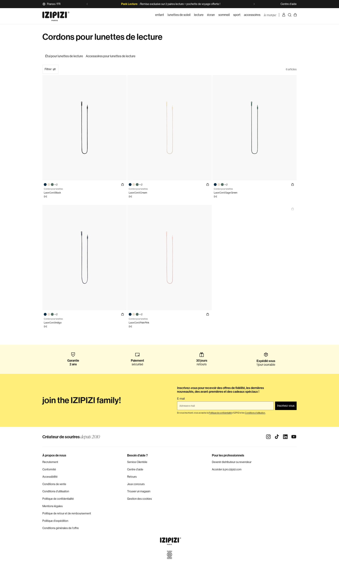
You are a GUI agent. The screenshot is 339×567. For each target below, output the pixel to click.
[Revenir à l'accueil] (55, 15)
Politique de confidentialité (58, 498)
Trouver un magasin (138, 491)
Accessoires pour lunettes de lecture (110, 56)
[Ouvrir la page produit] (292, 209)
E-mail (181, 398)
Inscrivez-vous (286, 405)
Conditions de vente (54, 484)
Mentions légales (52, 506)
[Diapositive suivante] (254, 4)
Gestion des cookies (139, 498)
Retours (132, 476)
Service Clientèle (137, 462)
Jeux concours (136, 484)
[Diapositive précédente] (87, 4)
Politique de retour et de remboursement (66, 513)
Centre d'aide (289, 4)
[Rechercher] (289, 15)
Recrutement (50, 462)
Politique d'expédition (55, 521)
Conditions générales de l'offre (60, 528)
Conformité (49, 469)
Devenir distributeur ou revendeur (231, 462)
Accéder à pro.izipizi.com (227, 469)
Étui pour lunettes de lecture (64, 56)
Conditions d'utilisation (55, 491)
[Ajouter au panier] (122, 184)
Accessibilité (50, 476)
